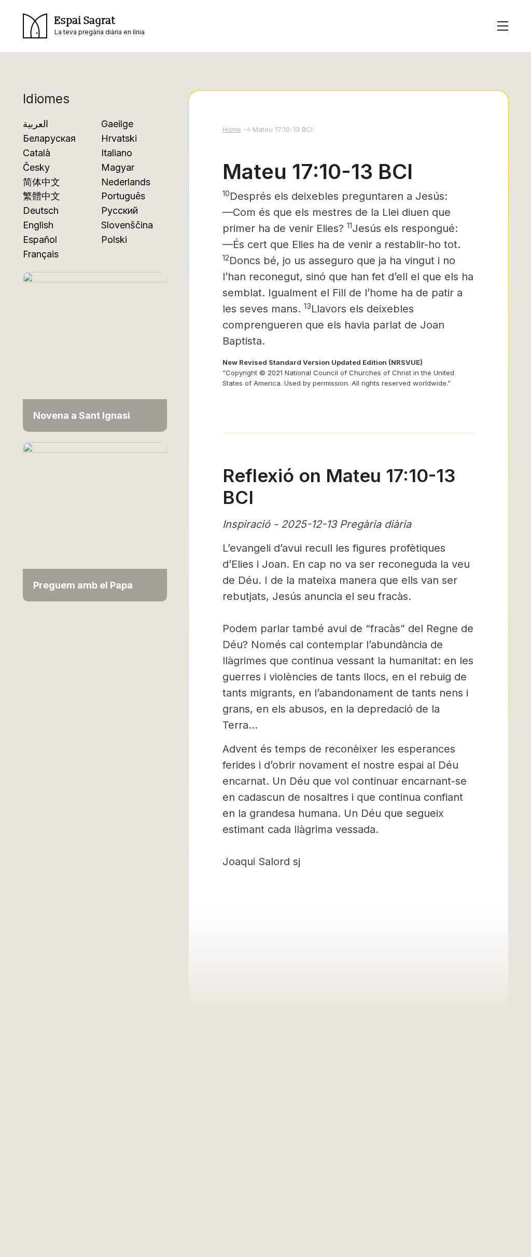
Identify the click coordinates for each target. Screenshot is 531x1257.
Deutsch (41, 210)
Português (123, 195)
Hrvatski (119, 138)
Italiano (116, 152)
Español (40, 239)
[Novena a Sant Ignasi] (95, 351)
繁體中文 (41, 195)
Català (36, 152)
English (38, 225)
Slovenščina (127, 225)
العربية (35, 123)
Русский (119, 210)
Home (231, 129)
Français (41, 254)
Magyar (117, 167)
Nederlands (125, 181)
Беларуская (49, 138)
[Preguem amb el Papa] (95, 520)
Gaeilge (117, 123)
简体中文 (41, 181)
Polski (114, 239)
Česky (36, 167)
